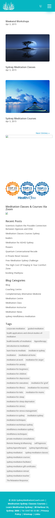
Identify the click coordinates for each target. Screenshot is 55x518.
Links (37, 514)
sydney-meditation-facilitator (19, 462)
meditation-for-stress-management (22, 411)
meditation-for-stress (16, 406)
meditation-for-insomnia (38, 387)
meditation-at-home (27, 355)
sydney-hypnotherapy (38, 448)
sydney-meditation (14, 452)
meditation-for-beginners (17, 369)
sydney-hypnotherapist (16, 448)
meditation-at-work (15, 360)
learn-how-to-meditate (16, 350)
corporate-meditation (16, 328)
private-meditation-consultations (20, 438)
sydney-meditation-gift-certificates (21, 466)
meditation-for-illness (16, 387)
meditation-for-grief (39, 383)
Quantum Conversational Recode (21, 251)
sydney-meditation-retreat (18, 471)
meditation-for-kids (15, 392)
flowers (9, 247)
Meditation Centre (14, 298)
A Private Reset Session (17, 256)
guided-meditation (36, 328)
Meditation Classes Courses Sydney (23, 233)
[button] (49, 5)
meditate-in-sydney (37, 350)
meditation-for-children (16, 374)
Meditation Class (14, 302)
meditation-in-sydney (15, 415)
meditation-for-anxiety (16, 364)
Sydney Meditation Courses (21, 118)
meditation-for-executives (17, 383)
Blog (8, 284)
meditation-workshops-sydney (20, 424)
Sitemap (27, 514)
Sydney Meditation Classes (20, 67)
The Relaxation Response (17, 480)
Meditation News (14, 311)
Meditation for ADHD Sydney (19, 242)
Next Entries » (43, 133)
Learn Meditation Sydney (19, 507)
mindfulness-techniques (17, 434)
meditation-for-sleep (15, 397)
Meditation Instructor (16, 307)
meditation (11, 355)
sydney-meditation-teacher (18, 476)
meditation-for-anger (35, 360)
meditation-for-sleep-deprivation (20, 401)
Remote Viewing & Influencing (19, 443)
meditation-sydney (35, 415)
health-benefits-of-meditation (19, 341)
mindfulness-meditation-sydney (20, 429)
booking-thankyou (14, 272)
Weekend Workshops (17, 21)
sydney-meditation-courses (18, 457)
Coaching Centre (14, 289)
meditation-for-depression (18, 378)
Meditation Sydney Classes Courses (27, 503)
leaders (9, 238)
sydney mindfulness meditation (20, 316)
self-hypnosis (40, 443)
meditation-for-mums (35, 392)
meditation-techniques (16, 420)
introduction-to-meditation (18, 346)
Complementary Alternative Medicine (23, 293)
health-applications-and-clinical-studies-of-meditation (25, 335)
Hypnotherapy (40, 341)
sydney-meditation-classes (36, 452)
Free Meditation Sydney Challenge (22, 260)
